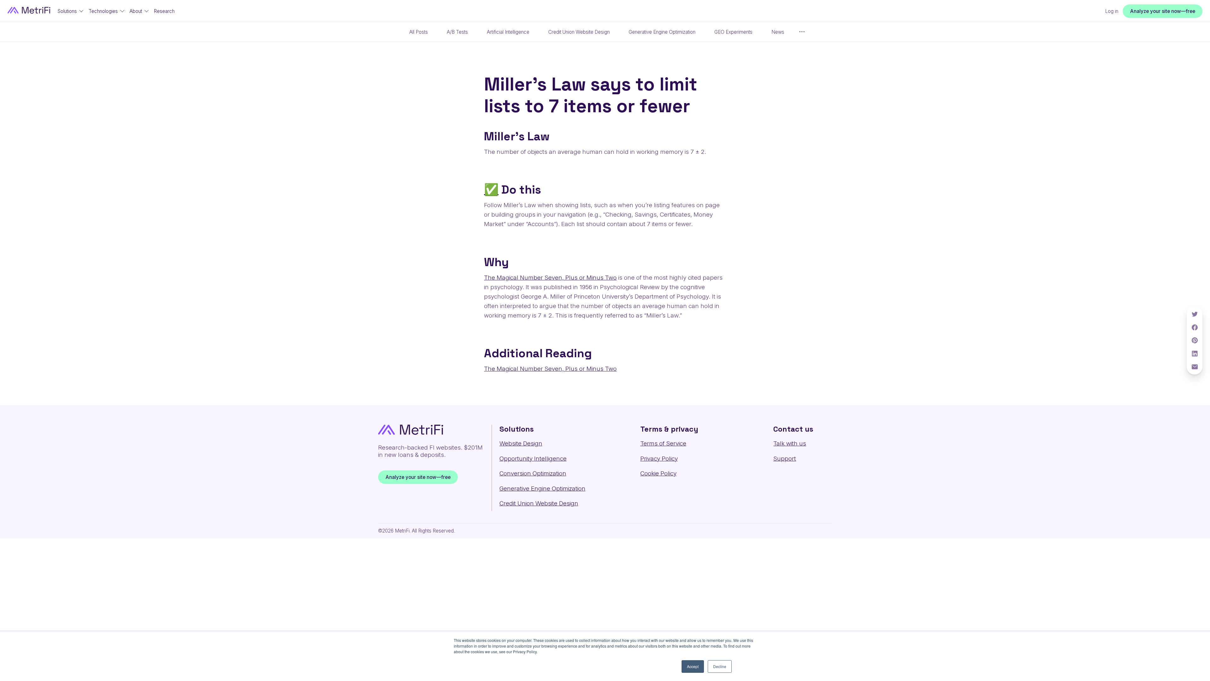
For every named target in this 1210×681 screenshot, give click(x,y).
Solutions (67, 11)
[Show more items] (802, 32)
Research (164, 11)
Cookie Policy (658, 473)
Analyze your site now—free (1162, 11)
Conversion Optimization (532, 473)
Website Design (520, 443)
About (136, 11)
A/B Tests (457, 32)
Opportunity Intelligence (533, 458)
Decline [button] (719, 666)
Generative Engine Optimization (662, 32)
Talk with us (789, 443)
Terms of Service (663, 443)
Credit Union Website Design (579, 32)
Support (784, 458)
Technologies (103, 11)
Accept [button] (693, 666)
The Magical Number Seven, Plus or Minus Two (550, 277)
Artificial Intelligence (508, 32)
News (777, 32)
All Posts (418, 32)
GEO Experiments (733, 32)
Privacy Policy (659, 458)
